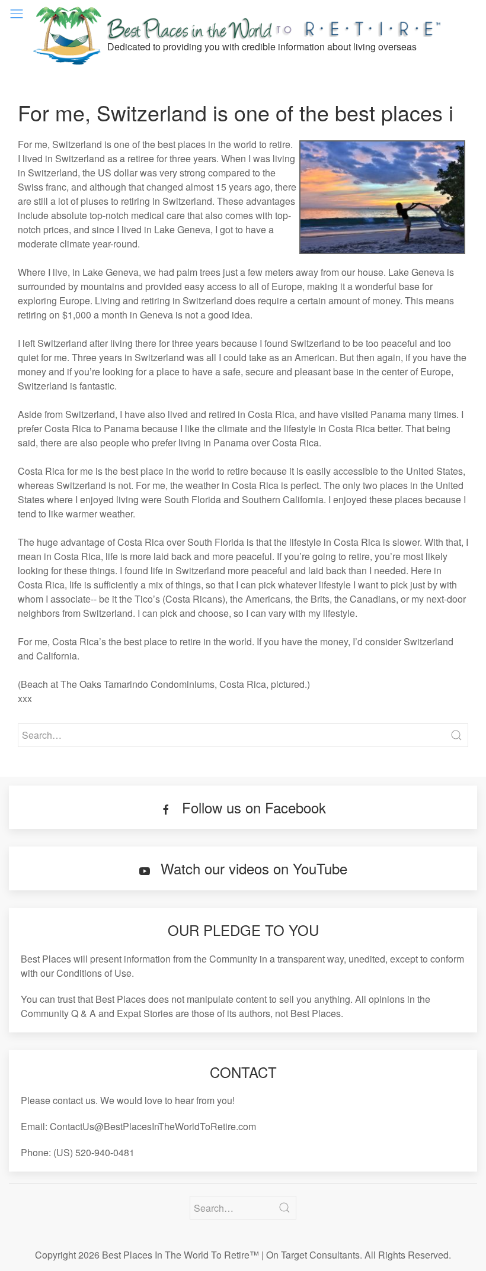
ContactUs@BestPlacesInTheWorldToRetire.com (153, 1126)
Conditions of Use (94, 973)
